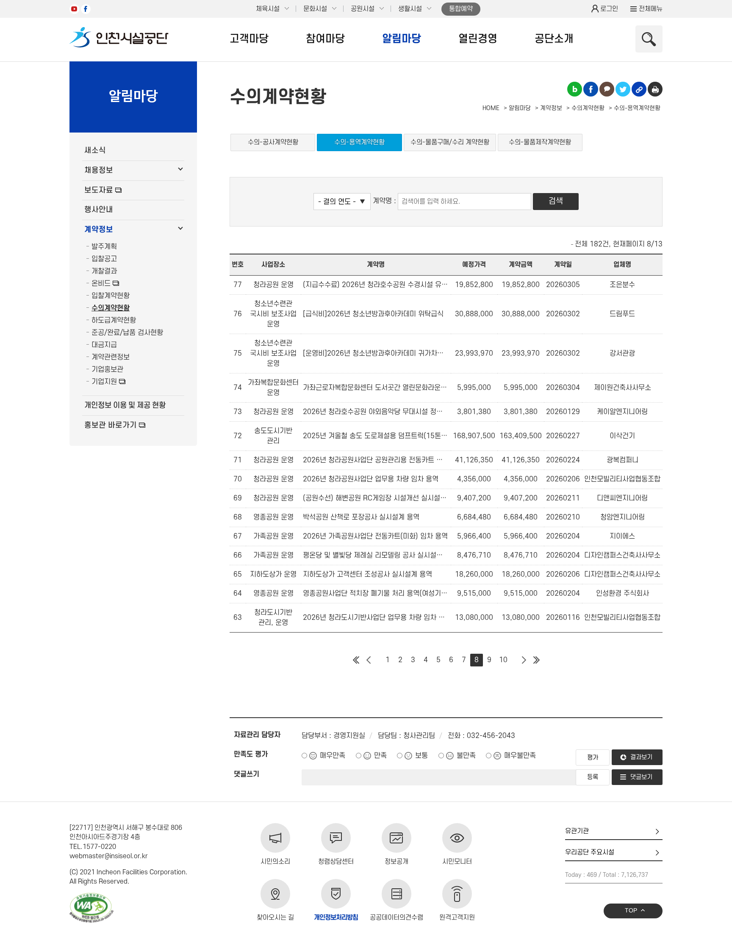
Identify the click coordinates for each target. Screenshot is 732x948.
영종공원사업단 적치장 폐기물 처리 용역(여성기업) (376, 593)
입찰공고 (104, 259)
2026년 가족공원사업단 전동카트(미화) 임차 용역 (375, 536)
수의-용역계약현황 (359, 142)
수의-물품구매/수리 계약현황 (449, 142)
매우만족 (332, 756)
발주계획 (104, 247)
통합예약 (461, 9)
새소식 (95, 150)
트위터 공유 (623, 89)
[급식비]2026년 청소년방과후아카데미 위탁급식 (373, 314)
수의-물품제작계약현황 (540, 142)
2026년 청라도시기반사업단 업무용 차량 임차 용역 (376, 618)
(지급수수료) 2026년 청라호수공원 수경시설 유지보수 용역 (376, 285)
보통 (421, 756)
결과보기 (641, 757)
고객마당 (249, 39)
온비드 (101, 283)
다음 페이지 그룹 (523, 660)
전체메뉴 (651, 9)
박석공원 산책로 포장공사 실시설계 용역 (361, 517)
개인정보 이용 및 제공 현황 (125, 405)
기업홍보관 (107, 369)
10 (503, 660)
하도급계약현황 (114, 320)
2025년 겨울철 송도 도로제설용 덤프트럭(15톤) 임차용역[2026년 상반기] (376, 436)
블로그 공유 (574, 89)
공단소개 (554, 39)
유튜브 (74, 9)
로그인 (609, 9)
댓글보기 (641, 777)
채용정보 (98, 170)
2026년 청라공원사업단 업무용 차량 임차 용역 (370, 479)
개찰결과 (104, 271)
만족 (380, 756)
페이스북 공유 (590, 89)
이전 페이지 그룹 (368, 660)
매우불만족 (520, 756)
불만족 (466, 756)
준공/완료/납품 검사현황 (127, 333)
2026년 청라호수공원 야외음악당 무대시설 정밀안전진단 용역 (376, 412)
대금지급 (104, 345)
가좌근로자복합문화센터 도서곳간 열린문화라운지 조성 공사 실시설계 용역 (376, 388)
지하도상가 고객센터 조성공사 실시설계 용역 (367, 574)
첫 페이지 (355, 660)
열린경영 (477, 39)
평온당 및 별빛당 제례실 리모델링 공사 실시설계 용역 (376, 555)
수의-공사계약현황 (273, 142)
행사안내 (98, 210)
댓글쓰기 (246, 774)
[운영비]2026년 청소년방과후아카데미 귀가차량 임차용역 (376, 353)
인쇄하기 (655, 89)
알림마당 (401, 39)
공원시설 (362, 9)
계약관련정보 (111, 357)
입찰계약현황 (111, 296)
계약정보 (98, 230)
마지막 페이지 (536, 660)
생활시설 (410, 9)
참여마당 (325, 39)
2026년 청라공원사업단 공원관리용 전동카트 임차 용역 (376, 460)
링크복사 (639, 89)
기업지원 (104, 382)
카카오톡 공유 (606, 89)
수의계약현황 (111, 308)
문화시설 (315, 9)
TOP (631, 910)
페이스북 (86, 9)
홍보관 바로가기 (110, 425)
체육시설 (268, 9)
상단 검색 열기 (649, 39)
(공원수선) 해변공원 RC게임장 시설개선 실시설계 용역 (376, 498)
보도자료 (98, 190)
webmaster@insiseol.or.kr (108, 856)
